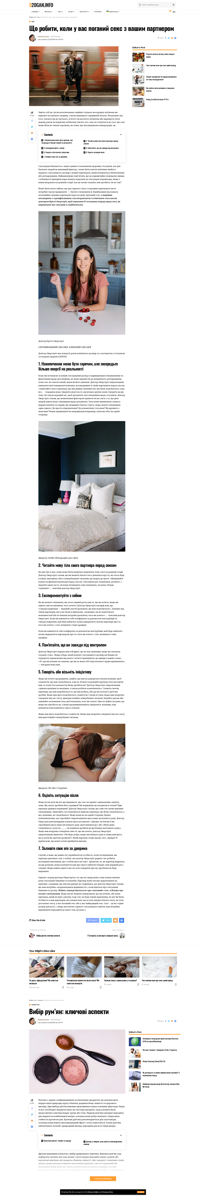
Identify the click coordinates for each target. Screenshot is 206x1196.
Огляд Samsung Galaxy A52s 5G (154, 1061)
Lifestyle (35, 1004)
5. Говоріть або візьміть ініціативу (56, 152)
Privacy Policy (93, 1192)
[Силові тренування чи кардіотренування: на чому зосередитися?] (138, 79)
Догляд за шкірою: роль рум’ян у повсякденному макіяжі (103, 1143)
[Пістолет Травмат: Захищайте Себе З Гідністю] (135, 1053)
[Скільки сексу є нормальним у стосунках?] (121, 967)
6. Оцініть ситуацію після (95, 152)
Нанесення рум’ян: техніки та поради (57, 1140)
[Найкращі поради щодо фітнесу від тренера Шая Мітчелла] (135, 1087)
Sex (32, 21)
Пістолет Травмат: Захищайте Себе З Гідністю (160, 1050)
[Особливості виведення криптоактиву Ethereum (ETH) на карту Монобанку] (135, 1041)
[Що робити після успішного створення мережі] (138, 91)
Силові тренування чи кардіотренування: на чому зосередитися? (161, 78)
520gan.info (41, 5)
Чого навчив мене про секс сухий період (161, 65)
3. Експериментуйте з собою (54, 148)
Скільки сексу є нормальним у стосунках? (120, 980)
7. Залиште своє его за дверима (55, 156)
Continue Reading (103, 1179)
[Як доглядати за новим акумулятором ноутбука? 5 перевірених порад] (135, 1075)
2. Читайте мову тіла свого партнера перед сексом (101, 142)
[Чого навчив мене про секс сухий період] (138, 68)
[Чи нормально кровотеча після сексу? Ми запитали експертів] (84, 967)
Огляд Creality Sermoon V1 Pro (157, 99)
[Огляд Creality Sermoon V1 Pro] (138, 102)
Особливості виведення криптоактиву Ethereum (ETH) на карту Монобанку (160, 1040)
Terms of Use (107, 1192)
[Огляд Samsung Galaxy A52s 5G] (135, 1064)
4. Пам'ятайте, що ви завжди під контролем (102, 148)
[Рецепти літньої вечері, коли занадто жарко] (138, 57)
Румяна (99, 1110)
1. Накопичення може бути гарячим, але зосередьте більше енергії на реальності (57, 141)
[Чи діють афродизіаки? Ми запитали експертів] (46, 967)
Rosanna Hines (43, 36)
